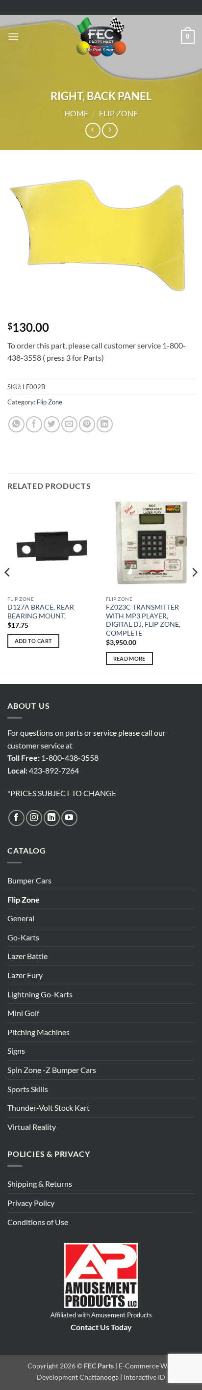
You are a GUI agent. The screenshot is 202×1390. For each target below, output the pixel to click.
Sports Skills (27, 1089)
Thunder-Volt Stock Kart (48, 1107)
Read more (129, 658)
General (20, 918)
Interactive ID (144, 1377)
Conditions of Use (37, 1222)
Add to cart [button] (33, 641)
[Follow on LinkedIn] (52, 818)
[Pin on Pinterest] (87, 424)
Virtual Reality (31, 1126)
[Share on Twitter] (52, 424)
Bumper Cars (29, 880)
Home (76, 113)
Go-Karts (23, 937)
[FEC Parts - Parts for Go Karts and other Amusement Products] (101, 37)
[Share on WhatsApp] (16, 424)
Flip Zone (118, 113)
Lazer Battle (27, 956)
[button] (13, 37)
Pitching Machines (38, 1032)
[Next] (194, 592)
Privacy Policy (30, 1202)
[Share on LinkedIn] (105, 424)
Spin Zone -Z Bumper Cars (51, 1069)
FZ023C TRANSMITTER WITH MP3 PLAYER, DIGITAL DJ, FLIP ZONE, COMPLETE (143, 620)
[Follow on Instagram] (34, 818)
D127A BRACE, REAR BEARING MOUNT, (40, 611)
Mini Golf (23, 1012)
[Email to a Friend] (69, 424)
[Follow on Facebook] (16, 818)
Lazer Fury (25, 975)
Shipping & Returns (39, 1183)
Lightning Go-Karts (40, 994)
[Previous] (8, 592)
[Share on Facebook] (34, 424)
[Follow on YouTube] (69, 818)
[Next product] (93, 130)
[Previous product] (109, 130)
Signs (16, 1050)
